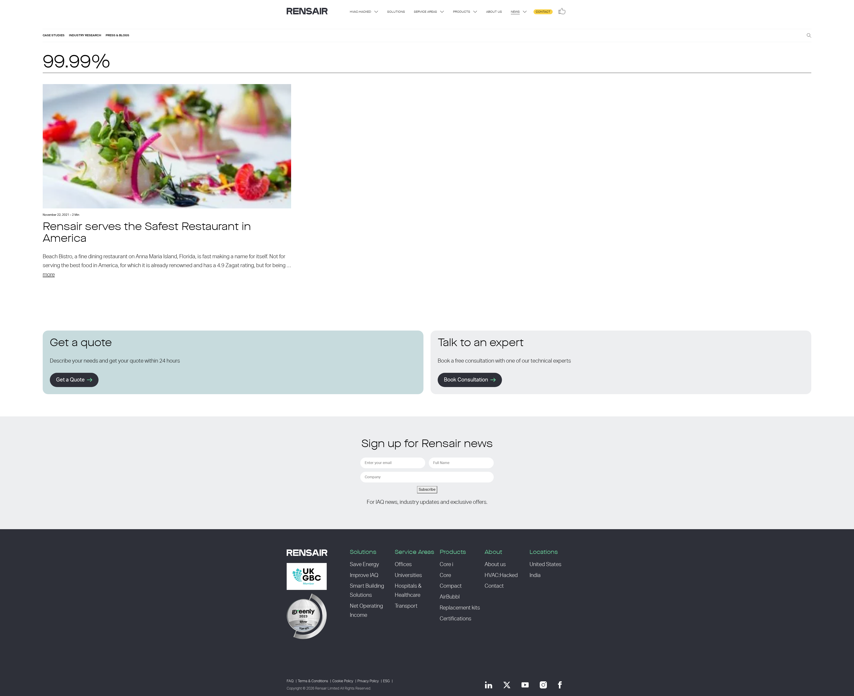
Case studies (53, 35)
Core (445, 575)
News (515, 11)
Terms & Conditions (313, 681)
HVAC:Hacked (360, 11)
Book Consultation (466, 380)
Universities (408, 575)
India (535, 575)
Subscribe (427, 489)
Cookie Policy (342, 681)
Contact (543, 11)
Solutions (396, 11)
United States (545, 564)
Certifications (455, 618)
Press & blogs (117, 35)
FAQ (290, 681)
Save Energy (364, 564)
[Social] (562, 11)
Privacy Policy (368, 681)
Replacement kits (460, 608)
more (49, 274)
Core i (446, 564)
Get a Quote (70, 380)
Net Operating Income (366, 610)
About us (494, 11)
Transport (406, 606)
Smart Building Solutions (367, 590)
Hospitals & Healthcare (408, 590)
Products (461, 11)
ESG (386, 681)
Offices (403, 564)
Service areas (425, 11)
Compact (451, 586)
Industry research (85, 35)
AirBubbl (450, 597)
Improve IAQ (364, 575)
